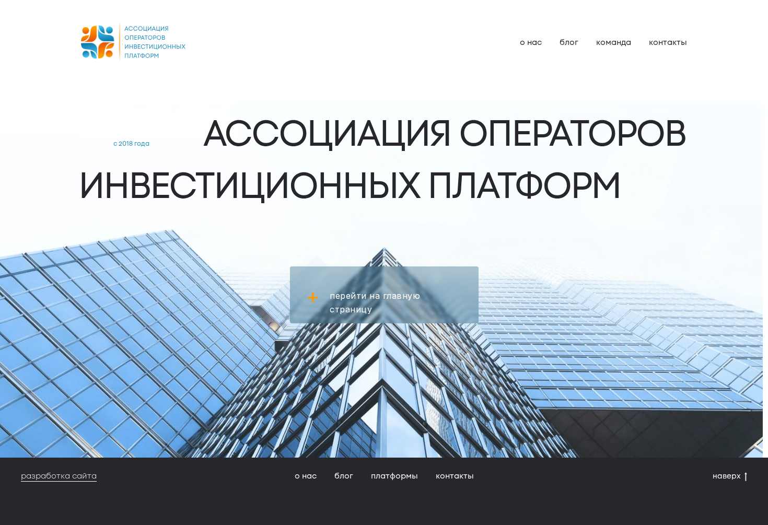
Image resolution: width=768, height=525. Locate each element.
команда (613, 42)
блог (569, 42)
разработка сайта (59, 476)
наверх (727, 476)
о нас (531, 42)
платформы (394, 476)
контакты (668, 42)
